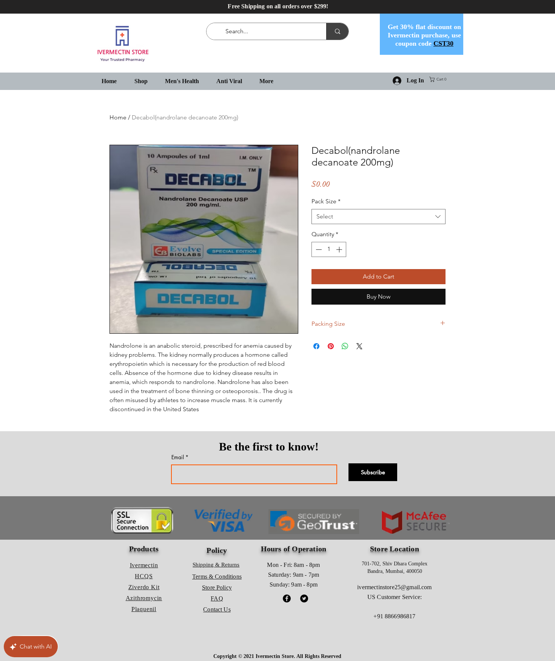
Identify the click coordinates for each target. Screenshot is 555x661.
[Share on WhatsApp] (345, 346)
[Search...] (337, 31)
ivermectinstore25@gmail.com (394, 587)
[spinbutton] (329, 249)
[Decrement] (318, 249)
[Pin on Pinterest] (330, 346)
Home (117, 117)
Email (177, 457)
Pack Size (326, 201)
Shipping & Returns (216, 565)
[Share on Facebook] (316, 346)
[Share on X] (359, 346)
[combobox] (378, 216)
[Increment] (340, 249)
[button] (439, 79)
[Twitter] (304, 598)
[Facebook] (287, 598)
